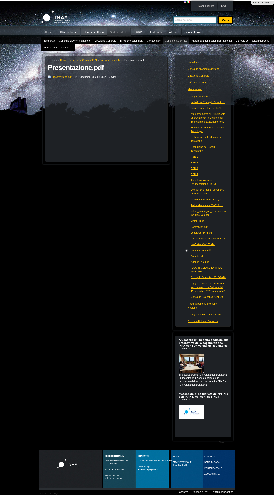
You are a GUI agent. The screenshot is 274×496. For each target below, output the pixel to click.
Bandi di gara (212, 462)
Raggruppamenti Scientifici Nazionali (211, 40)
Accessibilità (200, 492)
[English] (185, 2)
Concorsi (209, 456)
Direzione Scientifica (131, 40)
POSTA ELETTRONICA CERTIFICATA (155, 461)
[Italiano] (188, 2)
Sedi (71, 60)
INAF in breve (69, 32)
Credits (183, 492)
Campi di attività (94, 32)
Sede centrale (119, 32)
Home (49, 32)
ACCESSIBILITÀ (212, 474)
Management (154, 40)
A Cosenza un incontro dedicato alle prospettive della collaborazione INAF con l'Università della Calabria (203, 342)
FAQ (223, 6)
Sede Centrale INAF (87, 60)
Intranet (173, 32)
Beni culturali (193, 32)
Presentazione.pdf (61, 77)
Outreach (156, 32)
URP (139, 32)
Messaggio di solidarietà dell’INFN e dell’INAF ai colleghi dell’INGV (203, 395)
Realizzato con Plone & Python (50, 494)
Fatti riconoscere (262, 2)
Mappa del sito (206, 6)
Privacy (177, 456)
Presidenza (49, 40)
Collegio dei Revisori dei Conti (252, 40)
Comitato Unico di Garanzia (58, 47)
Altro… (222, 442)
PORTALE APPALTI (213, 468)
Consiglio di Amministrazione (75, 40)
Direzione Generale (105, 40)
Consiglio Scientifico (176, 40)
